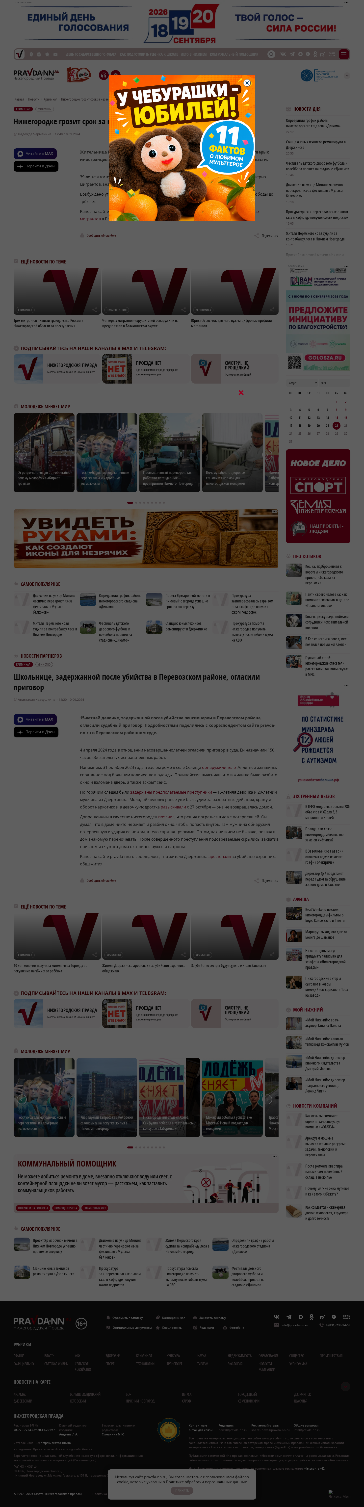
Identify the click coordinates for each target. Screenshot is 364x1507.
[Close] (247, 83)
